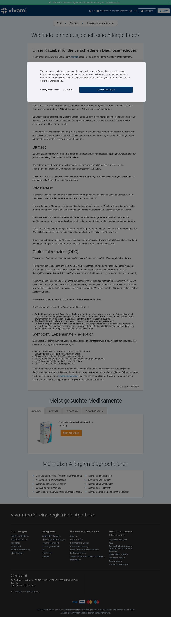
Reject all (68, 90)
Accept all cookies (106, 90)
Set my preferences (49, 90)
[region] (86, 82)
